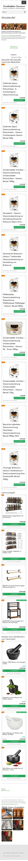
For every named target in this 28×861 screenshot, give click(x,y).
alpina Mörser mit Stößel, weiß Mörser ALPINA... (13, 733)
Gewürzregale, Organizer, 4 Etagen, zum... (12, 551)
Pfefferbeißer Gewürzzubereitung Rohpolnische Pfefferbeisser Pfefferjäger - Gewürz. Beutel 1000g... (14, 300)
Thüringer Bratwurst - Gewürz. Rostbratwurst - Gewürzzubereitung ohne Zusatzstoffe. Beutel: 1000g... (14, 473)
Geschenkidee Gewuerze (14, 6)
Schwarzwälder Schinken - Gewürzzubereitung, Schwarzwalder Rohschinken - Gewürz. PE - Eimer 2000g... (14, 343)
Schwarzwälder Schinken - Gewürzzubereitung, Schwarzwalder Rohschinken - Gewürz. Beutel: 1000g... (14, 175)
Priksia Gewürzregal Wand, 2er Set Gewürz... (13, 516)
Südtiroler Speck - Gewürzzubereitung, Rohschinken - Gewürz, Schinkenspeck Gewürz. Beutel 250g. (13, 132)
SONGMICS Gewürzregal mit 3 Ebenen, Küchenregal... (13, 621)
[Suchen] (24, 2)
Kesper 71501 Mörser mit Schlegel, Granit (14, 662)
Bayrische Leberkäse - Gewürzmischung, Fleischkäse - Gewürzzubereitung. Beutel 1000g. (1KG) (12, 430)
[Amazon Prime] (23, 666)
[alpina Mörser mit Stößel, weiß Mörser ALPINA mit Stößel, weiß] (14, 723)
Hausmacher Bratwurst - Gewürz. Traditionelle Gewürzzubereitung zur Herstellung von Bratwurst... (13, 259)
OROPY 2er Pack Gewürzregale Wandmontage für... (13, 586)
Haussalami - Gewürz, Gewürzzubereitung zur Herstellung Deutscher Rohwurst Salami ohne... (13, 217)
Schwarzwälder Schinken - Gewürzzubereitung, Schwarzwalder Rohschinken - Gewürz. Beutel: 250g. (14, 387)
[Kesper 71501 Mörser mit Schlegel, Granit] (14, 652)
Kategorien (14, 54)
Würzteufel (6, 35)
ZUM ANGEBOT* (20, 100)
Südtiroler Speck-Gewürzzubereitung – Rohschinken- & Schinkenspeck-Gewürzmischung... (12, 89)
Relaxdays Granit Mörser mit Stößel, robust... (12, 698)
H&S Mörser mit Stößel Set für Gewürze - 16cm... (13, 769)
